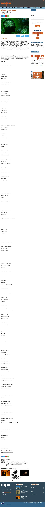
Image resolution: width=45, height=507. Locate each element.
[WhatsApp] (8, 16)
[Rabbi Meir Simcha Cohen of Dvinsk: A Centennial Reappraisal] (18, 492)
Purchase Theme (13, 0)
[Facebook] (40, 0)
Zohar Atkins (4, 13)
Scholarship (8, 7)
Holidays (13, 7)
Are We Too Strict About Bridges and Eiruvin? (24, 487)
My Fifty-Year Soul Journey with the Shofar (5, 477)
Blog (10, 0)
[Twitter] (4, 16)
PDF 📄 (22, 35)
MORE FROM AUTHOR (12, 468)
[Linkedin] (42, 0)
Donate (37, 38)
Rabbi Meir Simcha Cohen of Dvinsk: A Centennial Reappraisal (24, 492)
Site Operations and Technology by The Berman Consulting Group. (6, 505)
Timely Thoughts (33, 492)
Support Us (34, 7)
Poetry (8, 10)
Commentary (19, 7)
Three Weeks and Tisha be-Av (12, 10)
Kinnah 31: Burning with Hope (24, 477)
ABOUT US (3, 7)
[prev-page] (27, 468)
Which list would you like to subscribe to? (36, 22)
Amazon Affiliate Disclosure (36, 503)
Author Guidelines (25, 502)
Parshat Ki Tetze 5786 (37, 66)
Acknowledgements (30, 502)
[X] (43, 0)
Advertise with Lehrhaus (36, 502)
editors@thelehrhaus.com (7, 492)
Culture (24, 7)
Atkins (4, 452)
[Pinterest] (6, 16)
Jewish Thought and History (34, 488)
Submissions (29, 7)
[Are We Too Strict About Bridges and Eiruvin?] (18, 487)
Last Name (32, 15)
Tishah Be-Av (10, 452)
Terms (41, 502)
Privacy (41, 503)
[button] (44, 8)
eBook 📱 (27, 35)
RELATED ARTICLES (5, 468)
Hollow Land (7, 452)
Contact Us (40, 7)
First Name (32, 12)
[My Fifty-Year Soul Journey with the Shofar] (5, 473)
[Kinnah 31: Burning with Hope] (24, 473)
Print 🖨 (18, 35)
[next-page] (28, 468)
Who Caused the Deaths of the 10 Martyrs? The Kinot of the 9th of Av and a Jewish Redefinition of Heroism (15, 479)
